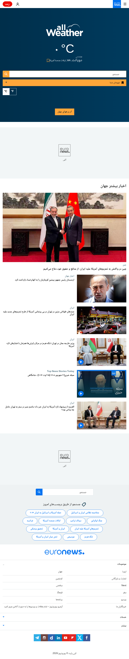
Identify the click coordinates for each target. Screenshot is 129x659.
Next (123, 586)
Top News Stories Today (60, 371)
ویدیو (123, 600)
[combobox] (64, 74)
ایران (72, 307)
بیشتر (123, 626)
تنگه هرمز (88, 537)
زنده (7, 4)
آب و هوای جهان (64, 112)
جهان (60, 572)
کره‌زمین (59, 579)
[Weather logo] (64, 32)
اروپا (124, 572)
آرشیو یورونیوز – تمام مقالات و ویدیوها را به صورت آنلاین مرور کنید (33, 607)
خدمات (123, 617)
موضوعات (121, 564)
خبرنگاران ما (121, 607)
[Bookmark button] (47, 60)
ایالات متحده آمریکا (51, 521)
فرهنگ (59, 593)
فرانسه (30, 521)
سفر (124, 593)
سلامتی (59, 586)
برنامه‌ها (59, 600)
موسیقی (71, 537)
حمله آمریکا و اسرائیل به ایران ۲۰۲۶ (45, 513)
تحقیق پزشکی (36, 529)
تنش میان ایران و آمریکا (46, 537)
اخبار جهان (69, 276)
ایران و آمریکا (59, 529)
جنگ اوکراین (96, 521)
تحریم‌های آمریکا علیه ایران (87, 529)
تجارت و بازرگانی (119, 579)
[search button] (6, 74)
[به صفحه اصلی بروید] (117, 4)
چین (124, 264)
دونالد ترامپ (75, 521)
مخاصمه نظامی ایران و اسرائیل (85, 513)
